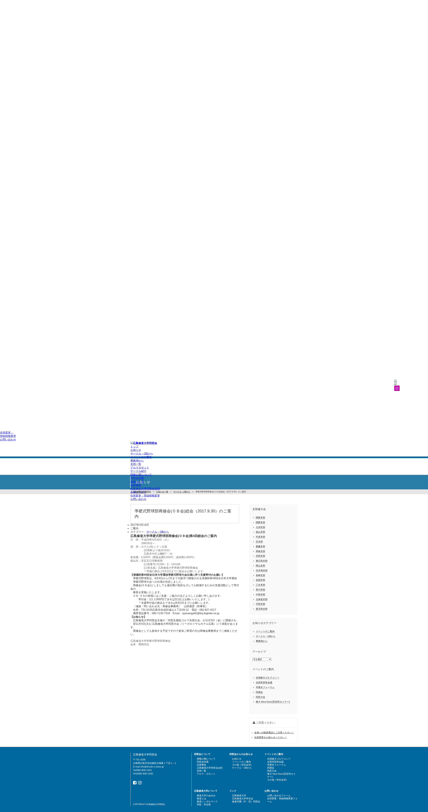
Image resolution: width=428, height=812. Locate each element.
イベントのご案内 (141, 457)
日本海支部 (262, 570)
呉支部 (259, 541)
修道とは (201, 798)
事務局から (137, 460)
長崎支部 (260, 575)
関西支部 (260, 522)
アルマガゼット (139, 467)
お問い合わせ (8, 439)
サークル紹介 (138, 471)
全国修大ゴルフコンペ (267, 677)
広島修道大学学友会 (242, 798)
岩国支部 (260, 580)
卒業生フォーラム (265, 687)
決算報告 (135, 485)
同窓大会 (260, 697)
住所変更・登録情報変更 (145, 495)
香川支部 (260, 589)
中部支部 (260, 594)
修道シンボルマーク (207, 801)
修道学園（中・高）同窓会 (246, 801)
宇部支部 (260, 604)
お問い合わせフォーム (279, 795)
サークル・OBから (141, 453)
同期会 (259, 692)
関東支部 (260, 517)
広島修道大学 (239, 795)
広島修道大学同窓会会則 (145, 488)
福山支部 (260, 532)
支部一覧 (135, 464)
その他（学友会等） (242, 764)
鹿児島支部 (262, 609)
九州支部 (260, 527)
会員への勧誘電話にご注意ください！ (274, 732)
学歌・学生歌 (204, 804)
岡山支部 (260, 565)
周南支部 (260, 551)
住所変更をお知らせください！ (270, 737)
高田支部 (260, 556)
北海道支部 (262, 599)
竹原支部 (260, 536)
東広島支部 (262, 560)
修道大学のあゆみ (206, 795)
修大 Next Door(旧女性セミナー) (273, 701)
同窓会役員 (137, 478)
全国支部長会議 (264, 682)
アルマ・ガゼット (206, 773)
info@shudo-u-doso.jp (152, 766)
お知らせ (135, 450)
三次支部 (260, 585)
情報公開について (141, 474)
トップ (134, 446)
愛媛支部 (260, 546)
